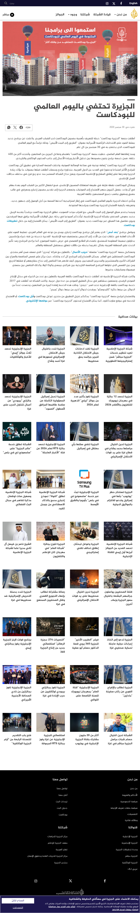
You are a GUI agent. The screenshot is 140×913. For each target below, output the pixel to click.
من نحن (121, 14)
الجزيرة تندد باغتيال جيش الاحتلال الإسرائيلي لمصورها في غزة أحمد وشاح (51, 355)
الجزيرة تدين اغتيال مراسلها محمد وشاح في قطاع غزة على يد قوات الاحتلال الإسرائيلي (118, 450)
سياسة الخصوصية (128, 802)
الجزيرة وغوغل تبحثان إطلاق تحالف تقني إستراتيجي (86, 548)
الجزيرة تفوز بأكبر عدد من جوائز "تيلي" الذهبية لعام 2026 (85, 400)
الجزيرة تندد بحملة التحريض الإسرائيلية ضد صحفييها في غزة (17, 596)
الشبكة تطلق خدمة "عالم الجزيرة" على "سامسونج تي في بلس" (17, 448)
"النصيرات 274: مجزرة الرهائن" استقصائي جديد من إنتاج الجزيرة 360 (52, 646)
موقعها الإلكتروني (36, 301)
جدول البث (62, 808)
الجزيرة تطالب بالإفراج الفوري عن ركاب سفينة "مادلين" (119, 691)
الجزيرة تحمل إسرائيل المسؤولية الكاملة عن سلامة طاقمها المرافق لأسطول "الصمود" (52, 402)
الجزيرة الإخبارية (130, 836)
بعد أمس (112, 232)
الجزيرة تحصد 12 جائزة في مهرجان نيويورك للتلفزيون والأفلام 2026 (118, 400)
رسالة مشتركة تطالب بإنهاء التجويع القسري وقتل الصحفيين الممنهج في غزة (51, 598)
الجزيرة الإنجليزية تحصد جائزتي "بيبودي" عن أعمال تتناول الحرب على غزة (17, 402)
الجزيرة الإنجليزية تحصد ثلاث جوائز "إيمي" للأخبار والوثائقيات (17, 353)
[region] (70, 904)
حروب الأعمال (80, 252)
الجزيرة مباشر (131, 856)
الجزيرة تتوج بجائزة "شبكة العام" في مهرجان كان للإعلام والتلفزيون (53, 550)
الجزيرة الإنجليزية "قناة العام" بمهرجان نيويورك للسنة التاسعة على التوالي (85, 693)
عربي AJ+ (132, 869)
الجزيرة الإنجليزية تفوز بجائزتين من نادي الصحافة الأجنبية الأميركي (18, 693)
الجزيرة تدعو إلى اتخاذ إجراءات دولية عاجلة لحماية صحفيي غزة (119, 644)
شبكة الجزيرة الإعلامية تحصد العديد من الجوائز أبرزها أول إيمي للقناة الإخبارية (119, 550)
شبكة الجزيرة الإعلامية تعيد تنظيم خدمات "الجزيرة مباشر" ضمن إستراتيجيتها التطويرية (119, 355)
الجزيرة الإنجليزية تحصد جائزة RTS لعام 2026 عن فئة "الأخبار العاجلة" (50, 448)
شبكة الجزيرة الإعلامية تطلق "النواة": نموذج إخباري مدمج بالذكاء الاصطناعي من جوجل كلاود (52, 500)
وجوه (73, 14)
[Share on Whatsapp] (9, 127)
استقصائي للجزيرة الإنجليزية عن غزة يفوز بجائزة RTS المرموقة (52, 739)
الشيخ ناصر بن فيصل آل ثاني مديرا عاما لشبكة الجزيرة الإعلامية (17, 548)
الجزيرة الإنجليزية (129, 843)
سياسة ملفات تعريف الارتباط (124, 808)
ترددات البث (61, 802)
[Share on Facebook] (21, 127)
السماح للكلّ (18, 901)
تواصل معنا (62, 788)
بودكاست (63, 815)
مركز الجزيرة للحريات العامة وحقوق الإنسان (47, 856)
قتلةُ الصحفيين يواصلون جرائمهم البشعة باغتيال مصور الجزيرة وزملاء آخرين (118, 598)
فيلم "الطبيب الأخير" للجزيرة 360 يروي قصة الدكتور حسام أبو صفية (85, 644)
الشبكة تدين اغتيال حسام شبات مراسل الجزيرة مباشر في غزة (120, 739)
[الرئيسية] (134, 13)
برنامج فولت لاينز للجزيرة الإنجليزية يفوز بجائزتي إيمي (17, 644)
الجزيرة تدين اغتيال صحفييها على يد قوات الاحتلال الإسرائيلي (85, 596)
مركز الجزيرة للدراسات (57, 836)
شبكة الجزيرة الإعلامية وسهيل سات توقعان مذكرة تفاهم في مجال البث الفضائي (18, 498)
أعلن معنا (63, 795)
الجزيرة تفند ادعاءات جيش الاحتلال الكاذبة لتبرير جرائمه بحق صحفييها (86, 355)
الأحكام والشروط (129, 795)
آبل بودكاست (25, 296)
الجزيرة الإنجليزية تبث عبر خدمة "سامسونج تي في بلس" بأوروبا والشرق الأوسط (84, 498)
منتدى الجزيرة (60, 863)
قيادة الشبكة (102, 14)
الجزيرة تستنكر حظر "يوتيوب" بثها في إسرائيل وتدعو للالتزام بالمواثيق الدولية (119, 498)
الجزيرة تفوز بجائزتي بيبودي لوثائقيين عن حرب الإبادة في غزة (53, 691)
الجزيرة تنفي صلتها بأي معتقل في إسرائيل (85, 446)
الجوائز (60, 14)
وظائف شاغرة (131, 820)
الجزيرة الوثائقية (129, 863)
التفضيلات (132, 814)
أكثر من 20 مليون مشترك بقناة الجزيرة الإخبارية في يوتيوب (87, 739)
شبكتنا (85, 14)
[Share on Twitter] (15, 127)
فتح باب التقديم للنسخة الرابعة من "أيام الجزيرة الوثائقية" (17, 739)
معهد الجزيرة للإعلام (57, 843)
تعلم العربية (61, 850)
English (133, 3)
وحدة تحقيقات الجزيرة (126, 850)
